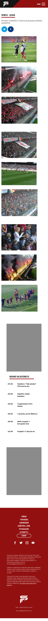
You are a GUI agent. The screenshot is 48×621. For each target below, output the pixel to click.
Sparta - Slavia (8, 15)
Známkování (24, 522)
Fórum (23, 516)
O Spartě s (24, 532)
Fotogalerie (24, 529)
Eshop (24, 535)
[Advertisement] (24, 348)
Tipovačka (24, 519)
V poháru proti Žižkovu (27, 414)
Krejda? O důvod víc (26, 431)
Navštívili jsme (24, 526)
